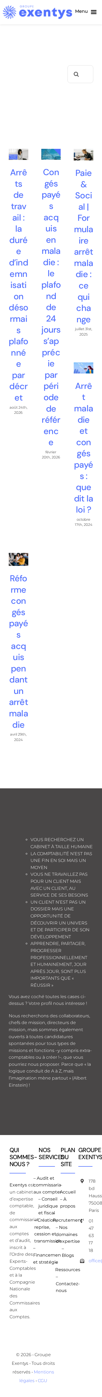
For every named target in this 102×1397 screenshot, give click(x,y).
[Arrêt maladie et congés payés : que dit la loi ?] (83, 367)
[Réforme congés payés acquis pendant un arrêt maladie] (18, 559)
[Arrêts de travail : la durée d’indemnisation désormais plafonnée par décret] (18, 154)
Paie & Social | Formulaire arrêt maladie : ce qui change (83, 246)
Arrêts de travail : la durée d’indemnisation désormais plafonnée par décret (18, 285)
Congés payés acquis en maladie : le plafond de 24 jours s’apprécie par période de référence (51, 307)
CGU (42, 1380)
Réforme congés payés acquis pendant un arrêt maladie (18, 651)
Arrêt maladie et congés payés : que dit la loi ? (83, 448)
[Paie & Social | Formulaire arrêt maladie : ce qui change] (83, 154)
